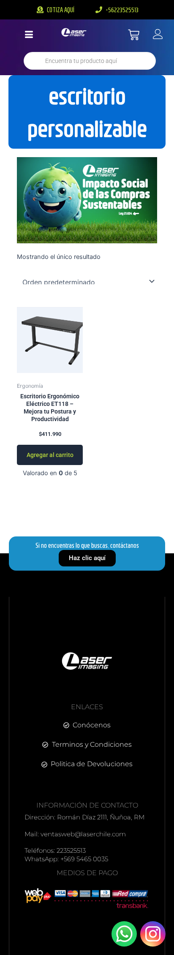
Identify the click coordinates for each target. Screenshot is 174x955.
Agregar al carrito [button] (50, 455)
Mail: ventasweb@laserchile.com (75, 834)
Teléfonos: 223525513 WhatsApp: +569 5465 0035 (66, 854)
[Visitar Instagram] (153, 934)
